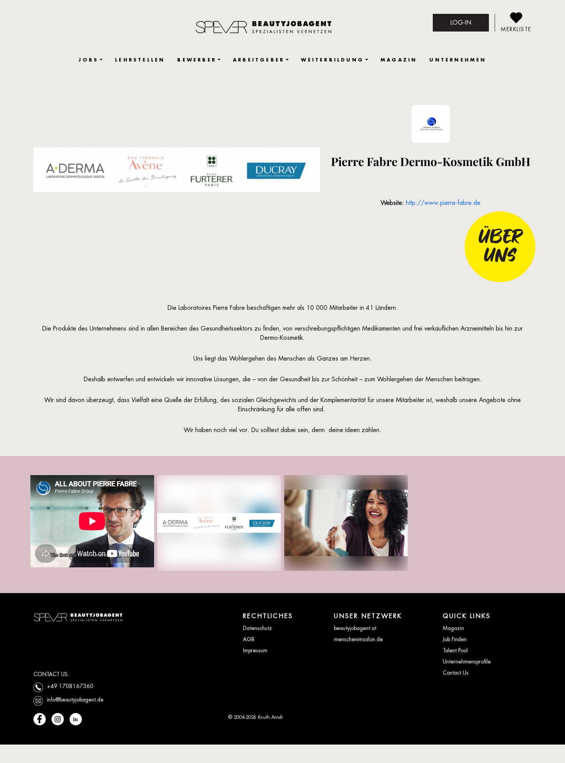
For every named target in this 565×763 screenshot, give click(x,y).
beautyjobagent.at (355, 628)
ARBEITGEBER (258, 60)
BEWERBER (196, 60)
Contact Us (456, 672)
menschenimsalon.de (358, 639)
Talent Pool (455, 650)
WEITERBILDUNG (332, 60)
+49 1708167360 (70, 686)
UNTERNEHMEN (457, 60)
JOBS (88, 60)
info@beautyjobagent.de (75, 699)
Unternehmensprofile (467, 661)
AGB (248, 639)
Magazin (453, 628)
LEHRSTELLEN (140, 60)
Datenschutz (257, 628)
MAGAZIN (399, 60)
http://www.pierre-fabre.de (443, 203)
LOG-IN (460, 22)
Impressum (255, 650)
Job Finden (455, 639)
